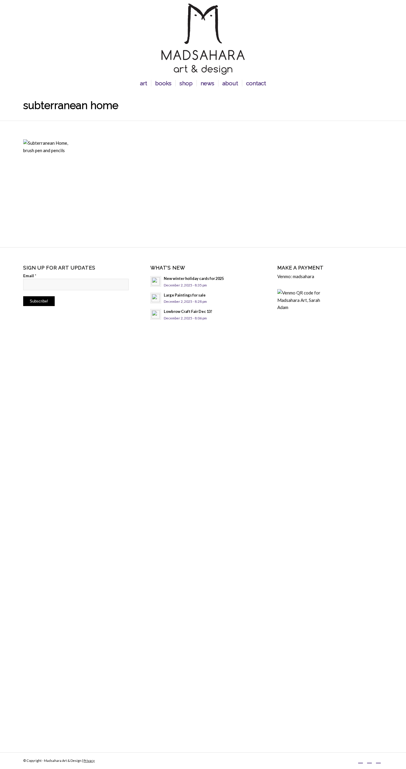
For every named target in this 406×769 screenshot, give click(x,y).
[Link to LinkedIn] (378, 760)
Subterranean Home (70, 105)
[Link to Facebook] (360, 760)
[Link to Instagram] (369, 760)
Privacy (89, 760)
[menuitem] (143, 83)
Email (29, 275)
